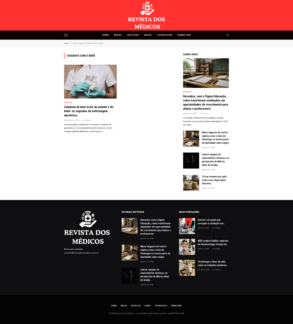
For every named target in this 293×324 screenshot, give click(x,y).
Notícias (133, 35)
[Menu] (66, 35)
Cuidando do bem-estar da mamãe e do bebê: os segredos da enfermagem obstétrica (88, 111)
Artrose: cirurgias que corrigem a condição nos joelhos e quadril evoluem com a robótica (211, 221)
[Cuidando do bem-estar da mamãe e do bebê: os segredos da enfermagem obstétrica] (90, 82)
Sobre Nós (184, 35)
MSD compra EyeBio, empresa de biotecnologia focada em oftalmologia (213, 242)
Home (105, 35)
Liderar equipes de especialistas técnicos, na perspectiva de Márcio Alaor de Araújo (215, 159)
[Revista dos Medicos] (146, 15)
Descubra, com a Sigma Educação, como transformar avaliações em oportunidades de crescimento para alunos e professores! (205, 102)
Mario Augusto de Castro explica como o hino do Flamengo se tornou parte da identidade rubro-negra (215, 137)
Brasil (118, 35)
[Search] (227, 35)
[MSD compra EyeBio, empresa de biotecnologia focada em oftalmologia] (187, 247)
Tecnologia (164, 35)
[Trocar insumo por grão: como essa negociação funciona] (191, 183)
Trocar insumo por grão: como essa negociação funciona (214, 180)
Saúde (148, 35)
